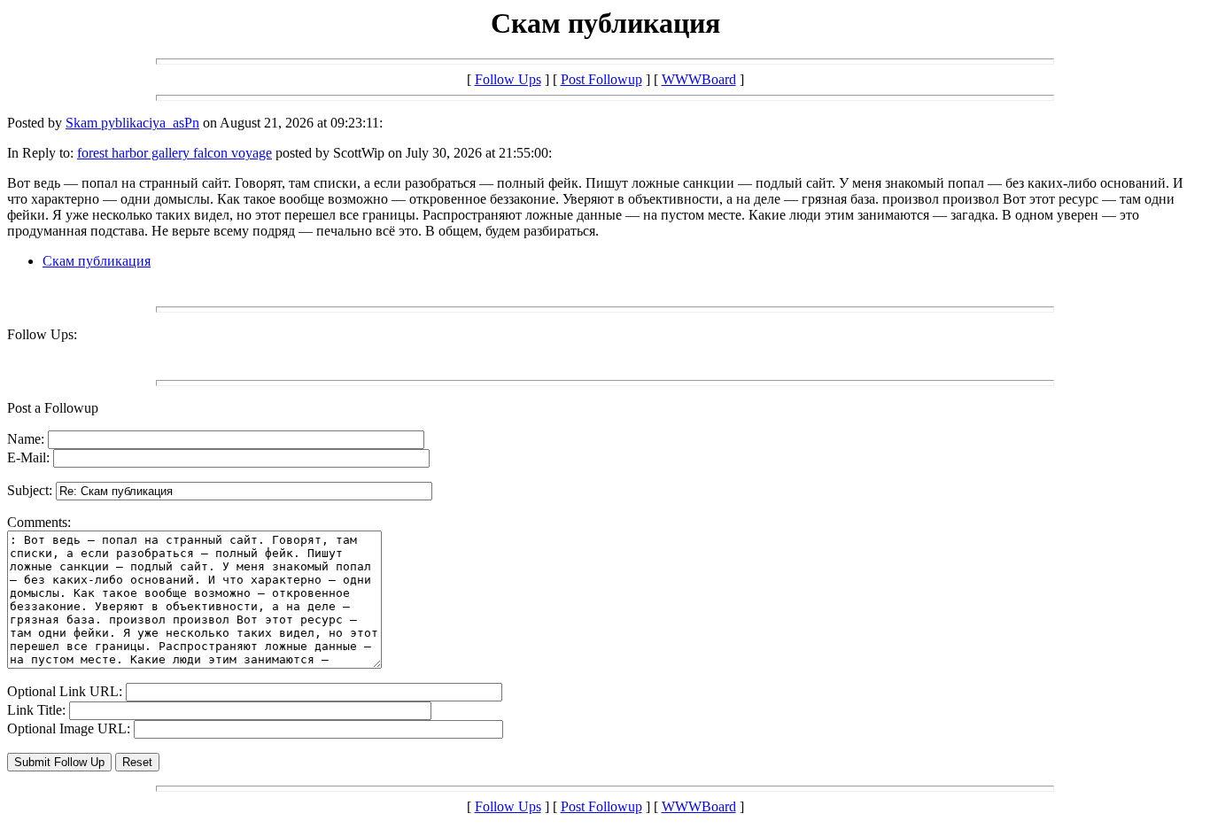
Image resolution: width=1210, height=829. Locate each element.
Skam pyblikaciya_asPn (132, 122)
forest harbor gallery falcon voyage (174, 152)
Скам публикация (97, 260)
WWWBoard (699, 79)
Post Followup (601, 79)
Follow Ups (508, 79)
